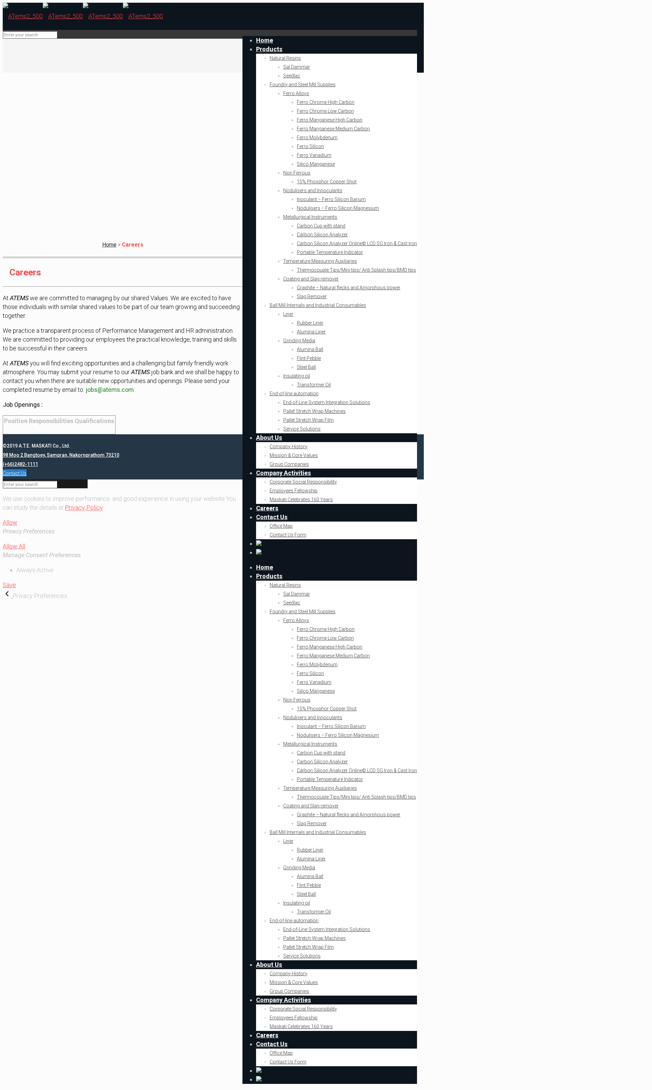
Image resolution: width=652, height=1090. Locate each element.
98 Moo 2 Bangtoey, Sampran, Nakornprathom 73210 (61, 455)
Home (109, 244)
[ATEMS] (83, 16)
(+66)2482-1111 (20, 464)
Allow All (14, 546)
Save (9, 584)
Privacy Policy (84, 507)
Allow (10, 522)
